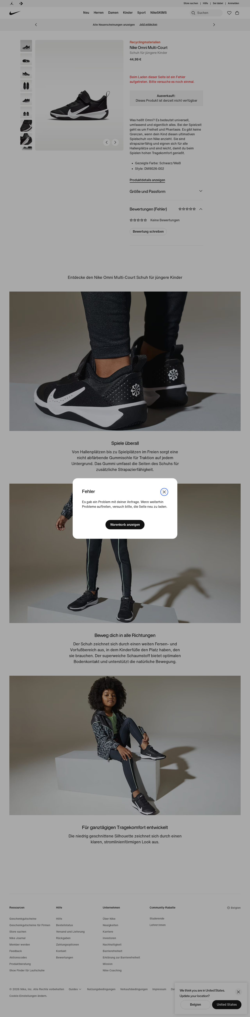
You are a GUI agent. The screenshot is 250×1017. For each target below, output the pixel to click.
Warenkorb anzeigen (125, 524)
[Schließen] (164, 492)
